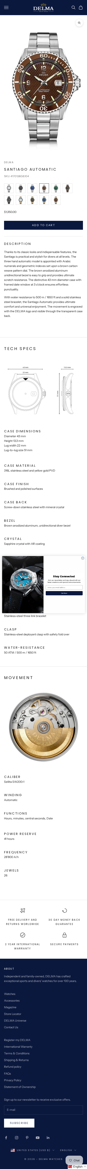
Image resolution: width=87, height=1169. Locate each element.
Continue (64, 593)
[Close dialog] (82, 558)
